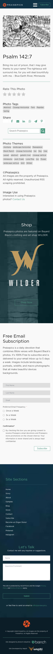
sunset (6, 155)
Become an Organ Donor (16, 522)
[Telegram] (36, 121)
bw (35, 151)
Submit (26, 596)
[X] (6, 121)
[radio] (5, 94)
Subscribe (44, 5)
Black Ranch (9, 151)
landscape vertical (11, 163)
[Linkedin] (24, 121)
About (8, 497)
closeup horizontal (21, 107)
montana (7, 147)
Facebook (10, 526)
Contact (9, 514)
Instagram (10, 535)
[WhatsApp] (30, 121)
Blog (8, 506)
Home (8, 489)
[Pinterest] (42, 121)
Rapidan (40, 107)
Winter (29, 163)
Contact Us (18, 199)
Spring (6, 111)
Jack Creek (19, 159)
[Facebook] (12, 121)
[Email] (18, 121)
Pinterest (9, 530)
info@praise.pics (39, 605)
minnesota (8, 159)
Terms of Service (16, 588)
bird (22, 163)
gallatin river (25, 155)
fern (33, 107)
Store (8, 510)
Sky (40, 151)
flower (43, 159)
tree (45, 151)
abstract (7, 107)
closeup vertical (39, 155)
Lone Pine (30, 159)
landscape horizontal (22, 147)
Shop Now (26, 302)
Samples (9, 502)
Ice (37, 159)
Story (8, 493)
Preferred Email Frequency (14, 407)
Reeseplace (37, 147)
